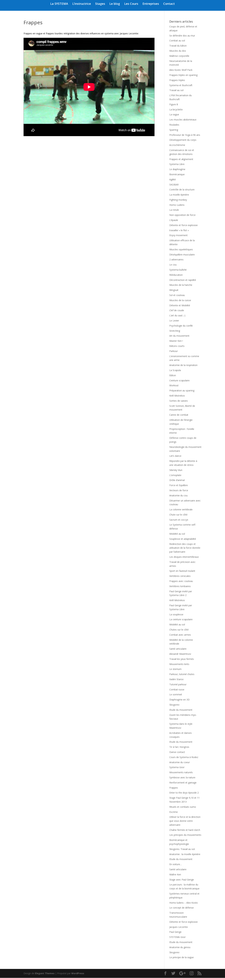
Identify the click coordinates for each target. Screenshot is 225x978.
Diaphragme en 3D (179, 699)
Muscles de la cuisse (180, 300)
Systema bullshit (178, 269)
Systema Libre (176, 164)
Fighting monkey (178, 199)
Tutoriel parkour (177, 684)
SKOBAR (174, 184)
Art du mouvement (179, 335)
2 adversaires (176, 259)
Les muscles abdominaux (182, 119)
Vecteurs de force (178, 490)
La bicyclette (176, 109)
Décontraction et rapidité (182, 280)
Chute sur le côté (178, 514)
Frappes (173, 787)
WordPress (77, 973)
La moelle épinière (179, 194)
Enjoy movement (178, 235)
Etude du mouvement (180, 709)
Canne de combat (178, 414)
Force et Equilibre (178, 485)
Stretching (174, 330)
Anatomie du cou (178, 495)
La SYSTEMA (59, 4)
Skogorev (174, 704)
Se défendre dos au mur (182, 35)
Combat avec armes (180, 634)
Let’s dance (175, 455)
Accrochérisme (177, 145)
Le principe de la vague (181, 957)
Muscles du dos (177, 50)
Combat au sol (177, 40)
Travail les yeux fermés (181, 659)
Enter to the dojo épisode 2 (184, 792)
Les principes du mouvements (185, 834)
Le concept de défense (181, 907)
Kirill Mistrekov (177, 395)
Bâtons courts (176, 346)
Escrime (173, 811)
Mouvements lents (179, 664)
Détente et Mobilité (179, 305)
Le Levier (174, 320)
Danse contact (177, 752)
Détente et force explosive (183, 225)
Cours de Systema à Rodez (183, 757)
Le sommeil (175, 694)
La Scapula (175, 370)
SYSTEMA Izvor (177, 937)
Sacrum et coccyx (178, 519)
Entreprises (150, 4)
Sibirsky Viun (175, 470)
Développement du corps (182, 139)
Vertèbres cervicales (180, 576)
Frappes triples (177, 80)
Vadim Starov (176, 679)
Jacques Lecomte (178, 926)
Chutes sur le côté (179, 629)
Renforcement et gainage (183, 782)
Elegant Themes (45, 973)
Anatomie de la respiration (183, 365)
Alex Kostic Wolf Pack (180, 69)
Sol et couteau (177, 295)
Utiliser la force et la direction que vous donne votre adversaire (184, 820)
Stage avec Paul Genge (181, 879)
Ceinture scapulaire (179, 380)
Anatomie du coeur (179, 762)
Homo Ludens (176, 204)
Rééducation (176, 274)
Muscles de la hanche (180, 284)
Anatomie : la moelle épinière (184, 854)
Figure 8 (173, 104)
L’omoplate (175, 475)
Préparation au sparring (181, 390)
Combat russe (176, 689)
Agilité (172, 179)
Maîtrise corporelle (179, 55)
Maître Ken (175, 874)
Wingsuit (173, 290)
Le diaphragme (177, 169)
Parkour (173, 351)
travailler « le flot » (179, 230)
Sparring (173, 129)
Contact (169, 4)
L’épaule (173, 220)
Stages (100, 4)
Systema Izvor (176, 767)
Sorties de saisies (178, 400)
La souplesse (176, 614)
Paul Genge (175, 931)
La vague (174, 114)
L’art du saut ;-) (177, 315)
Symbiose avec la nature (182, 777)
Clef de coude (176, 310)
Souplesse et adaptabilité (182, 538)
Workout (174, 385)
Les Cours (131, 4)
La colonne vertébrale (181, 509)
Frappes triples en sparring (183, 75)
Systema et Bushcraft (180, 85)
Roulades (174, 124)
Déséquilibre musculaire (182, 254)
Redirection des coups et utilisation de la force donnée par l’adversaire (184, 547)
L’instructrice (81, 4)
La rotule (174, 209)
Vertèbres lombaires (180, 586)
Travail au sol (176, 90)
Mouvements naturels (181, 772)
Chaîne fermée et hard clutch (184, 829)
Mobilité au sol (177, 533)
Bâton (172, 375)
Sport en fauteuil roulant (182, 570)
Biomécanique (177, 174)
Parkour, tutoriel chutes (181, 674)
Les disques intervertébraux (184, 556)
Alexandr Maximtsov (180, 653)
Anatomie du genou (179, 947)
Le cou (173, 264)
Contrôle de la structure (182, 189)
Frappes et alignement (181, 159)
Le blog (114, 4)
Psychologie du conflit (181, 325)
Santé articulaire (177, 648)
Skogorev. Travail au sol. (182, 849)
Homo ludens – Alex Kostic (183, 902)
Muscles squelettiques (181, 249)
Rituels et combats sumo (182, 806)
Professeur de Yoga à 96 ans (184, 134)
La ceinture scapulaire (181, 619)
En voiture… (175, 864)
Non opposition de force (182, 214)
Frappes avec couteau (181, 581)
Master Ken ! (176, 340)
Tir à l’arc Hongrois (179, 746)
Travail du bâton (178, 45)
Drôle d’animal (177, 480)
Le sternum (175, 669)
